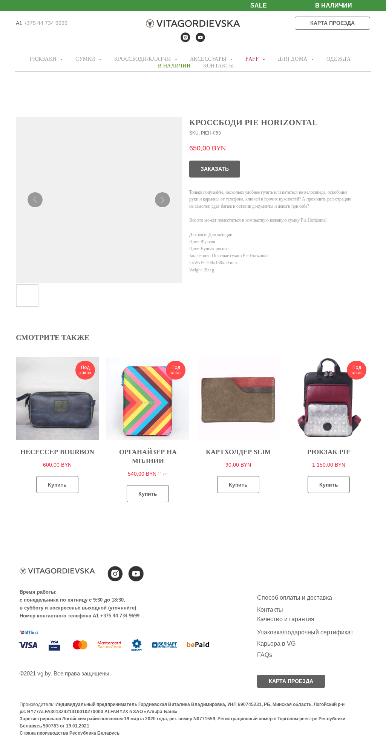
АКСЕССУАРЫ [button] (209, 59)
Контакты (270, 609)
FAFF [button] (252, 59)
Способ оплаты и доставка (294, 597)
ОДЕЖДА (338, 59)
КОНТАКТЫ (218, 66)
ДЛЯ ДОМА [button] (293, 59)
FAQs (264, 655)
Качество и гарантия (285, 619)
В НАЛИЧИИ (174, 66)
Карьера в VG (276, 643)
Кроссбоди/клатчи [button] (143, 59)
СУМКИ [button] (86, 59)
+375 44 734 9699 (44, 23)
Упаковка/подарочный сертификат (305, 632)
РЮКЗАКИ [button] (44, 59)
